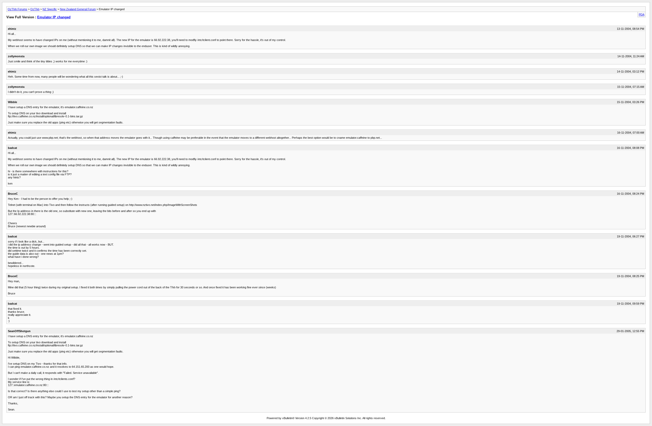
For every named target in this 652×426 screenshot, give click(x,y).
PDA (641, 14)
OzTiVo (34, 9)
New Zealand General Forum (78, 9)
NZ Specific (50, 9)
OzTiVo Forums (17, 9)
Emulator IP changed (54, 17)
